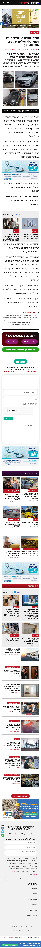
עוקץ (24, 313)
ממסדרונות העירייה (31, 899)
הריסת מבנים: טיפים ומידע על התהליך (11, 639)
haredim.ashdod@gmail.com (20, 833)
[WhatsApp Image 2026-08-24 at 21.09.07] (20, 179)
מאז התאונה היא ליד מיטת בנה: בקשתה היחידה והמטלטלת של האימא (12, 744)
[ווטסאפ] (2, 835)
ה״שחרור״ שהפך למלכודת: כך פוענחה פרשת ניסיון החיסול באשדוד (12, 726)
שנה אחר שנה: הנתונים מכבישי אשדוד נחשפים (29, 552)
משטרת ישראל (31, 313)
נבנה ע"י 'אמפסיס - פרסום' (20, 930)
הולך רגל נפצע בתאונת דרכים (30, 523)
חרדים (35, 894)
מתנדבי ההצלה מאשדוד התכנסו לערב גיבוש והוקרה (11, 780)
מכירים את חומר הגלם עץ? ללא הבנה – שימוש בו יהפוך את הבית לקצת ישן (30, 641)
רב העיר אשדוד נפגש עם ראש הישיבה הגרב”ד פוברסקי (11, 708)
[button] (1, 23)
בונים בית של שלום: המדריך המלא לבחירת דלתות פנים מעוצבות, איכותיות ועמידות (12, 687)
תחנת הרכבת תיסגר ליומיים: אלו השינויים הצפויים (12, 524)
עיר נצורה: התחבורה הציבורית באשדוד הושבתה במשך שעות (12, 651)
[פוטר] (20, 947)
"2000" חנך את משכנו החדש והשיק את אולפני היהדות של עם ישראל (12, 497)
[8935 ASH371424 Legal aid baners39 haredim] (20, 28)
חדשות (34, 888)
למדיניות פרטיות (10, 937)
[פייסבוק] (2, 828)
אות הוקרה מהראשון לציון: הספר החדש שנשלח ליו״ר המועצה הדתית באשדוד (12, 762)
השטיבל (34, 905)
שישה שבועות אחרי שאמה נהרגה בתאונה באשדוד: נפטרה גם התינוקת (30, 495)
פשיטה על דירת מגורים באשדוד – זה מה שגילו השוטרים (11, 672)
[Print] (20, 818)
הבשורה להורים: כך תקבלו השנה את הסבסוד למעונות (13, 553)
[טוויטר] (2, 831)
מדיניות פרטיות (32, 915)
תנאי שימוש (33, 910)
